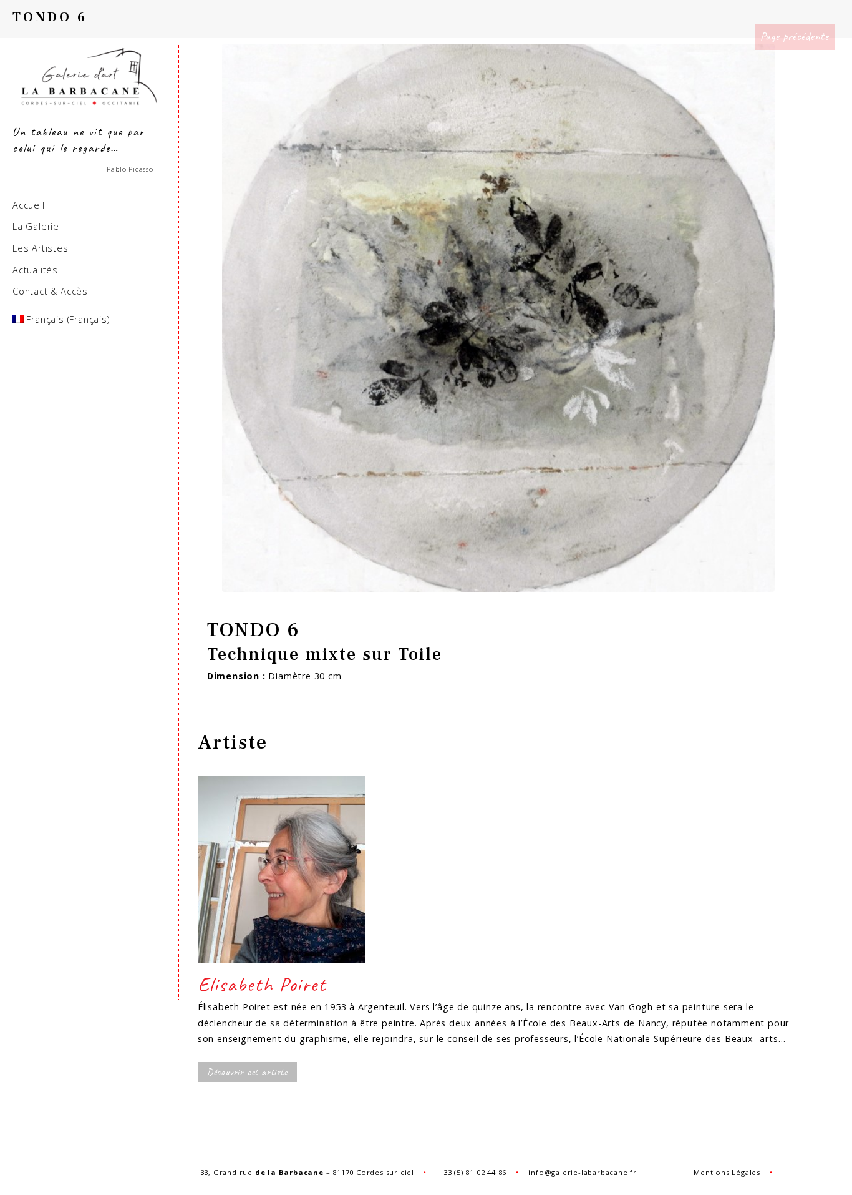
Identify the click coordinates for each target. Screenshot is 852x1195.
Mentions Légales (727, 1172)
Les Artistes (40, 248)
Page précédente (794, 36)
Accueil (28, 205)
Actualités (35, 270)
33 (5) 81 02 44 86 (474, 1172)
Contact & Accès (50, 291)
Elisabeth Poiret (262, 984)
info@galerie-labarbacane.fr (582, 1172)
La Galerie (35, 226)
